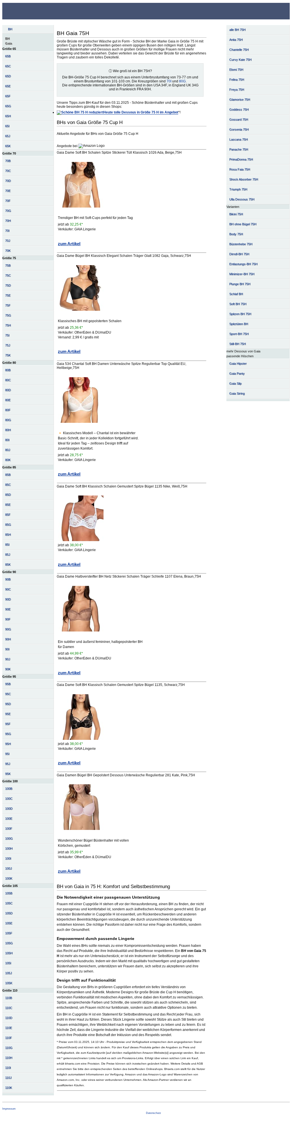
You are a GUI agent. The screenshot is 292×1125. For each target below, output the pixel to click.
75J (7, 345)
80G (8, 420)
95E (8, 714)
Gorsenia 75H (239, 129)
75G (8, 315)
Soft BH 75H (237, 304)
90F (8, 619)
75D (8, 285)
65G (8, 106)
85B (8, 474)
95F (8, 724)
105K (8, 983)
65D (8, 76)
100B (8, 788)
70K (8, 250)
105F (8, 933)
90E (8, 609)
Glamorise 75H (239, 99)
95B (8, 684)
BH (10, 29)
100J (8, 868)
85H (8, 534)
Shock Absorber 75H (243, 179)
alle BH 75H (237, 29)
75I (7, 335)
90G (8, 629)
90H (8, 639)
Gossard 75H (238, 119)
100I (8, 858)
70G (8, 210)
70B (8, 161)
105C (9, 903)
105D (9, 913)
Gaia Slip (235, 383)
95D (8, 704)
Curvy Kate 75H (240, 59)
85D (8, 494)
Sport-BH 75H (239, 334)
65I (7, 126)
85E (8, 504)
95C (8, 694)
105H (9, 953)
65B (8, 56)
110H (8, 1057)
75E (8, 295)
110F (8, 1037)
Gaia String (237, 393)
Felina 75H (236, 79)
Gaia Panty (237, 373)
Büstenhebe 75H (240, 244)
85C (8, 484)
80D (8, 390)
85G (8, 524)
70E (8, 190)
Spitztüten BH (238, 324)
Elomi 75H (236, 69)
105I (8, 963)
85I (7, 544)
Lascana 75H (238, 139)
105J (8, 973)
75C (8, 275)
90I (7, 649)
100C (9, 798)
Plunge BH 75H (239, 284)
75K (8, 355)
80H (8, 430)
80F (8, 410)
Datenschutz (153, 1113)
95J (7, 763)
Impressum (9, 1108)
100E (8, 818)
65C (8, 66)
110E (8, 1027)
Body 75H (236, 234)
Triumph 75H (238, 189)
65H (8, 116)
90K (8, 669)
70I (7, 230)
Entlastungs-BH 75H (243, 264)
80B (8, 370)
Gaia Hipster (238, 363)
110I (8, 1067)
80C (8, 380)
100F (8, 828)
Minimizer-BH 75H (241, 274)
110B (8, 998)
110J (8, 1077)
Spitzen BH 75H (240, 314)
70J (7, 240)
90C (8, 589)
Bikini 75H (236, 214)
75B (8, 265)
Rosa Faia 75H (239, 169)
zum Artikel (69, 243)
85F (8, 514)
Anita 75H (236, 39)
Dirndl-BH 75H (239, 254)
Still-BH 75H (237, 344)
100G (9, 838)
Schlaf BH (236, 294)
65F (8, 96)
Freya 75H (236, 89)
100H (9, 848)
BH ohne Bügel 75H (242, 224)
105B (8, 893)
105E (8, 923)
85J (7, 554)
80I (7, 440)
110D (8, 1018)
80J (7, 450)
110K (8, 1087)
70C (8, 170)
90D (8, 599)
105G (9, 943)
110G (9, 1047)
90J (7, 659)
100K (8, 878)
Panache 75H (238, 149)
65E (8, 86)
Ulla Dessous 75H (241, 199)
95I (7, 754)
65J (7, 136)
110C (8, 1008)
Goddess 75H (239, 109)
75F (8, 305)
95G (8, 734)
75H (8, 325)
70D (8, 180)
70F (8, 200)
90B (8, 579)
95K (8, 773)
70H (8, 220)
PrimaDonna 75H (241, 159)
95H (8, 744)
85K (8, 564)
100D (9, 808)
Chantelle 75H (239, 49)
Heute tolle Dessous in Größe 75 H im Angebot (140, 112)
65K (8, 146)
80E (8, 400)
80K (8, 460)
